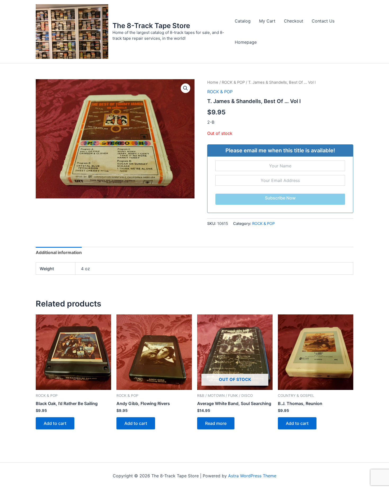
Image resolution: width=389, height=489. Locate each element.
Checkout (293, 21)
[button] (185, 88)
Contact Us (323, 21)
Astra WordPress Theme (252, 475)
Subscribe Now (280, 198)
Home (212, 82)
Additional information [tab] (59, 252)
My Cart (267, 21)
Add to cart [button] (55, 423)
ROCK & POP (233, 82)
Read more (216, 423)
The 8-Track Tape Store (151, 25)
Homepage (246, 42)
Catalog (243, 21)
